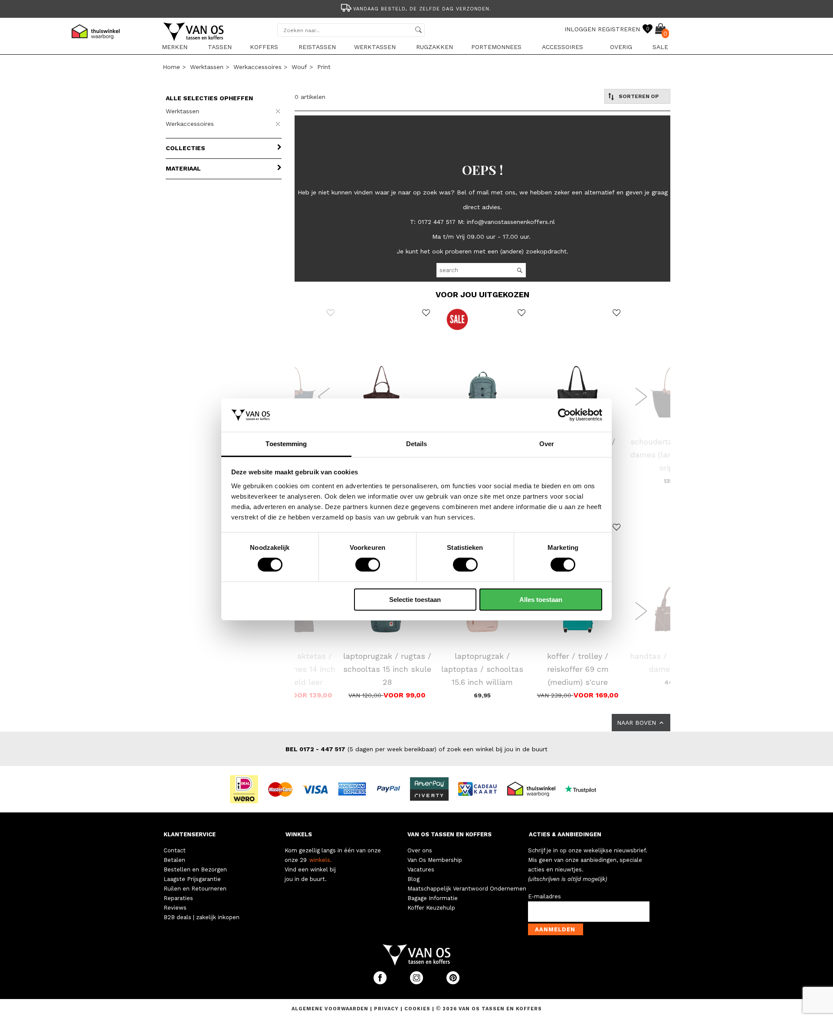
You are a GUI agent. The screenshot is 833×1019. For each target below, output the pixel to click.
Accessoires (562, 46)
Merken (174, 46)
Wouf (299, 66)
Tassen (220, 46)
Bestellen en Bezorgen (195, 869)
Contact (175, 850)
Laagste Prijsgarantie (192, 879)
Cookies (417, 1009)
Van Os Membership (434, 860)
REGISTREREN (619, 29)
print (324, 66)
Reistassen (317, 46)
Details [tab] (416, 443)
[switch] (367, 565)
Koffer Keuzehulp (431, 907)
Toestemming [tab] (286, 443)
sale (660, 46)
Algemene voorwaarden (331, 1009)
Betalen (174, 860)
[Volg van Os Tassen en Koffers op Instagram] (417, 982)
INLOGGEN (580, 29)
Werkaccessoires (257, 66)
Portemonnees (496, 46)
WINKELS (298, 834)
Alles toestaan (540, 599)
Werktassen (375, 46)
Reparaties (178, 898)
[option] (416, 8)
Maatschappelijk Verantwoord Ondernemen (466, 888)
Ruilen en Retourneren (195, 888)
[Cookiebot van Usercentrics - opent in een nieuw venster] (564, 414)
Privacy (387, 1009)
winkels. (320, 860)
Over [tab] (546, 443)
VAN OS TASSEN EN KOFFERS (449, 834)
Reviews (175, 907)
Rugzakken (434, 46)
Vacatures (420, 869)
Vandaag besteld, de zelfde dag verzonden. (422, 9)
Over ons (419, 850)
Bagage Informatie (432, 898)
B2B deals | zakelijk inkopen (201, 917)
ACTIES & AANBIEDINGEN (565, 834)
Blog (413, 879)
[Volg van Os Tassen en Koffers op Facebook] (381, 982)
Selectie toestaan (415, 599)
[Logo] (194, 39)
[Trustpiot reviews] (584, 788)
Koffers (264, 46)
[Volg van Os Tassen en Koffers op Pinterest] (453, 982)
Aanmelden (555, 929)
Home (171, 66)
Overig (621, 46)
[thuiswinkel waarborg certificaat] (535, 788)
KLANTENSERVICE (190, 834)
